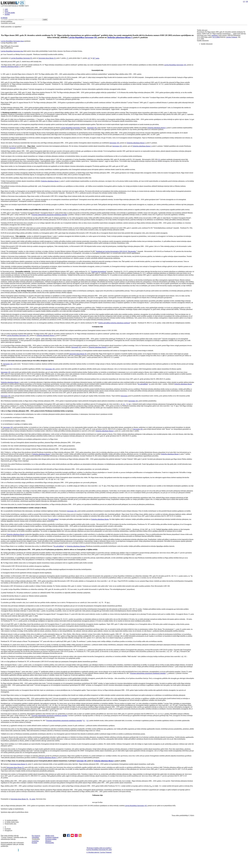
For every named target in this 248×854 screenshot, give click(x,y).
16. (55, 58)
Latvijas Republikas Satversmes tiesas (12, 41)
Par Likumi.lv (36, 835)
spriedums (214, 35)
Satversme (90, 127)
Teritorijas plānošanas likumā (15, 534)
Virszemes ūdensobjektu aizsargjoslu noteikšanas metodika (49, 214)
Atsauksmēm (36, 839)
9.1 (84, 720)
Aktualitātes (35, 837)
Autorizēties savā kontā (8, 23)
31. (27, 764)
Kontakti (34, 842)
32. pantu (32, 799)
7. (1, 386)
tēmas (6, 11)
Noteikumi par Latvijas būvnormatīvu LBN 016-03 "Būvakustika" (116, 251)
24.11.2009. (216, 37)
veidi (6, 9)
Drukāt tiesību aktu (10, 824)
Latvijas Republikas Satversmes (81, 37)
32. (23, 767)
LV (244, 1)
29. (86, 354)
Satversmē (12, 148)
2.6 (159, 159)
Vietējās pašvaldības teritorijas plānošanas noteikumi (114, 323)
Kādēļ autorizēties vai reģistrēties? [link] (11, 26)
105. (95, 37)
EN (247, 1)
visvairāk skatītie (10, 12)
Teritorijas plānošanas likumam (76, 546)
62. (124, 404)
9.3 (88, 720)
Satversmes (112, 143)
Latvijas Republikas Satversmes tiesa (12, 51)
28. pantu (96, 58)
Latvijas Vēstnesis (231, 37)
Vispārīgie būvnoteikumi (98, 271)
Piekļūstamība (49, 842)
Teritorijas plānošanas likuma (119, 37)
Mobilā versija (49, 835)
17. (67, 58)
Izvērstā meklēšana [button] (6, 21)
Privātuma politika (50, 839)
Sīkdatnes (48, 841)
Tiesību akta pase (202, 30)
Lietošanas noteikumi (51, 837)
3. (132, 37)
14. (150, 384)
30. (27, 799)
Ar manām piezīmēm (11, 820)
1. (19, 382)
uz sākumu (4, 17)
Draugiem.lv (8, 830)
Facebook (8, 829)
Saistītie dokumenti (203, 40)
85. (31, 58)
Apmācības (35, 841)
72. (127, 404)
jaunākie (7, 14)
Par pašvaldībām (143, 384)
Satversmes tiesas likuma (46, 58)
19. (89, 58)
